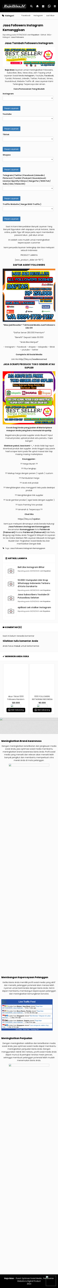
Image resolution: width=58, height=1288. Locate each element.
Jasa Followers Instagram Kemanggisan (23, 27)
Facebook (25, 15)
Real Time (26, 1029)
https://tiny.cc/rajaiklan (29, 519)
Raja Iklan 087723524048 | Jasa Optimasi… (22, 1007)
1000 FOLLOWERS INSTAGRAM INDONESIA (16, 698)
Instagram (38, 15)
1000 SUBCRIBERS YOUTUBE (42, 698)
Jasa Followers (17, 37)
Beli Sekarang (17, 710)
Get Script (19, 1029)
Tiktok (6, 134)
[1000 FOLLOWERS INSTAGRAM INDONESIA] (16, 679)
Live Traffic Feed (27, 1002)
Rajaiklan (35, 35)
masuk (17, 646)
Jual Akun (50, 15)
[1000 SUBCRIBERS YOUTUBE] (42, 679)
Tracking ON (34, 1029)
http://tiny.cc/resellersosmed (33, 359)
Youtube (7, 114)
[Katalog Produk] (43, 6)
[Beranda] (37, 6)
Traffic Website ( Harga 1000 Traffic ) (22, 204)
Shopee (7, 155)
